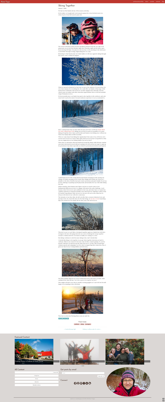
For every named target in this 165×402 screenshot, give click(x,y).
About (146, 1)
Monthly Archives (36, 385)
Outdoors (77, 324)
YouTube (152, 1)
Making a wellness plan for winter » (92, 329)
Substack (158, 1)
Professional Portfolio (138, 1)
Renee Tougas (5, 1)
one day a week (94, 199)
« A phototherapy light (70, 329)
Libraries (37, 381)
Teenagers (88, 324)
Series (36, 378)
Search (55, 372)
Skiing (82, 324)
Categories (36, 375)
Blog (163, 1)
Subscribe (100, 376)
